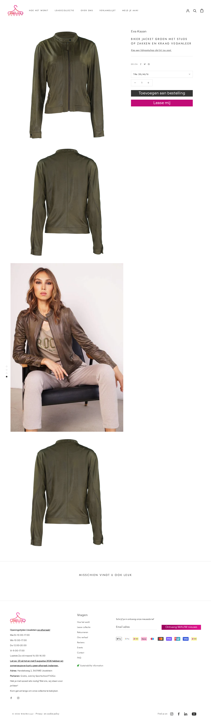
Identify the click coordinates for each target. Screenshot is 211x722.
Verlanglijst (107, 10)
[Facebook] (141, 64)
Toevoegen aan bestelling (162, 92)
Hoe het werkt (38, 10)
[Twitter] (145, 64)
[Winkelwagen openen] (201, 10)
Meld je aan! (130, 10)
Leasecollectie (64, 10)
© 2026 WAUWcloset (23, 714)
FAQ (79, 657)
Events (80, 647)
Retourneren (38, 26)
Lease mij (162, 102)
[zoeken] (194, 10)
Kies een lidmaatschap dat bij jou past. (151, 50)
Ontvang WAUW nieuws (181, 627)
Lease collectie (83, 627)
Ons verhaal (90, 26)
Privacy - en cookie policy (47, 713)
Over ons (87, 10)
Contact (88, 36)
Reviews (88, 31)
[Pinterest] (149, 64)
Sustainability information (91, 665)
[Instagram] (18, 698)
